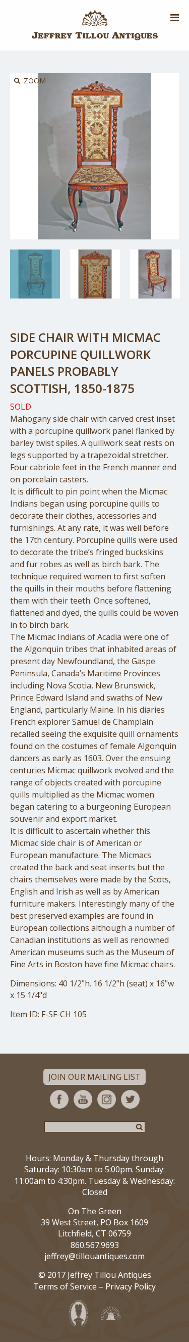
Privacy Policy (130, 1286)
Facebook (59, 1099)
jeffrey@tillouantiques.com (94, 1256)
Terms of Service (65, 1286)
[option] (35, 274)
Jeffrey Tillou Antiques (95, 25)
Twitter (130, 1099)
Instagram (106, 1099)
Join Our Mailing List (94, 1076)
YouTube (83, 1099)
